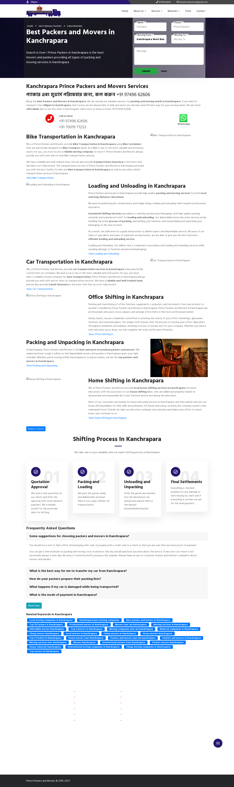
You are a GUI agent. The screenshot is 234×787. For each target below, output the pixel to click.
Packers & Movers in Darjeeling (44, 751)
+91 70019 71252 (72, 127)
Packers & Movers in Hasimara (43, 762)
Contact (200, 11)
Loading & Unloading (135, 714)
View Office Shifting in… (102, 334)
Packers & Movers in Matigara (183, 751)
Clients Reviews (86, 697)
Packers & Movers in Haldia (178, 745)
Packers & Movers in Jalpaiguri (109, 745)
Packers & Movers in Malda (42, 745)
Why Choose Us (86, 709)
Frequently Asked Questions (93, 703)
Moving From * (145, 35)
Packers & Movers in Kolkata (179, 740)
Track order (84, 714)
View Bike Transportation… (41, 178)
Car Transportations (135, 703)
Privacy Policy (85, 720)
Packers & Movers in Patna (77, 740)
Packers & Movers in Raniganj (43, 757)
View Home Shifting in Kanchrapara (107, 418)
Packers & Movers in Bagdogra (144, 740)
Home (125, 11)
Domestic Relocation (135, 691)
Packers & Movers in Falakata (113, 751)
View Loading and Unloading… (105, 254)
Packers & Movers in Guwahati (43, 740)
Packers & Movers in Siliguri (78, 734)
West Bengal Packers (50, 26)
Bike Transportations (135, 709)
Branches (172, 11)
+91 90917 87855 (184, 714)
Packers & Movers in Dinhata (79, 751)
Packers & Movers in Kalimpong (182, 757)
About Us (139, 11)
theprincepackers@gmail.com (190, 722)
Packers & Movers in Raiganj (75, 745)
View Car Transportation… (40, 289)
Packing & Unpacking (135, 720)
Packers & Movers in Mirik (76, 757)
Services (155, 11)
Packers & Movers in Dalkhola (145, 745)
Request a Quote (36, 429)
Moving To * (181, 35)
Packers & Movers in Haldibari (148, 751)
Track (188, 11)
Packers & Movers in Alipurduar (44, 734)
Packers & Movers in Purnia (110, 740)
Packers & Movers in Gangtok (185, 734)
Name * (141, 22)
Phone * (178, 22)
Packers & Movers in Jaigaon (111, 734)
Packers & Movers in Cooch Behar (148, 734)
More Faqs (34, 606)
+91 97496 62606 (133, 94)
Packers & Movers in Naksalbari (109, 757)
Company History (87, 691)
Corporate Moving (134, 697)
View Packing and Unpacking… (42, 366)
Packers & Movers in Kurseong (145, 757)
